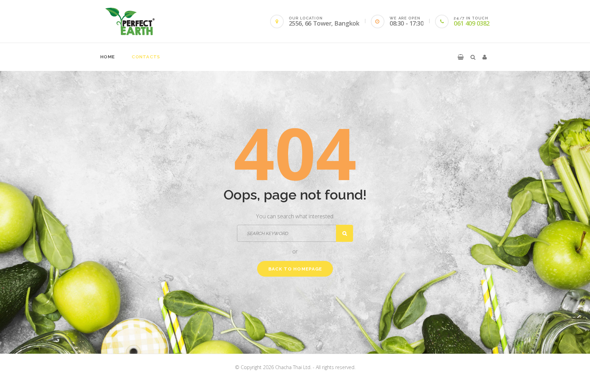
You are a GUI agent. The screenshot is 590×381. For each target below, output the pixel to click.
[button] (460, 57)
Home (107, 56)
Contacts (146, 56)
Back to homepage (295, 269)
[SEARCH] (344, 233)
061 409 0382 (472, 23)
